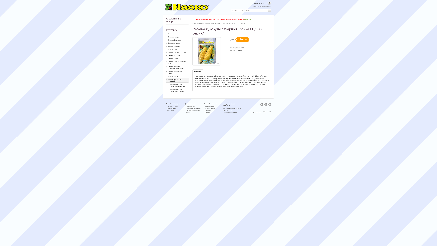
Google (265, 104)
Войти (255, 6)
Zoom (217, 63)
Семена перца (173, 37)
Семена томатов (174, 46)
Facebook (261, 104)
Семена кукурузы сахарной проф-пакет (177, 90)
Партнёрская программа (193, 110)
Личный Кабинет (210, 106)
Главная (195, 23)
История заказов (210, 108)
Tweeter (269, 104)
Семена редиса (173, 58)
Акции (187, 112)
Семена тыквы (173, 76)
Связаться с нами (172, 106)
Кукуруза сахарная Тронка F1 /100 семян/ (231, 23)
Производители (190, 106)
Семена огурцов (174, 43)
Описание (197, 71)
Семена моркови (174, 55)
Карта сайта (170, 110)
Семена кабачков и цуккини (175, 72)
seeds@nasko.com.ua (230, 112)
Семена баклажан (174, 40)
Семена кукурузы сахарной (175, 80)
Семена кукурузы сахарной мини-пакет (177, 85)
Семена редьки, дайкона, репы (177, 62)
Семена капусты (174, 34)
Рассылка (208, 112)
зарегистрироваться (265, 6)
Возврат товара (171, 108)
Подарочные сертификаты (193, 108)
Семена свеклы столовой (177, 52)
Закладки (208, 110)
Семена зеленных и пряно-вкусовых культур (176, 67)
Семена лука (172, 49)
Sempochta (247, 19)
